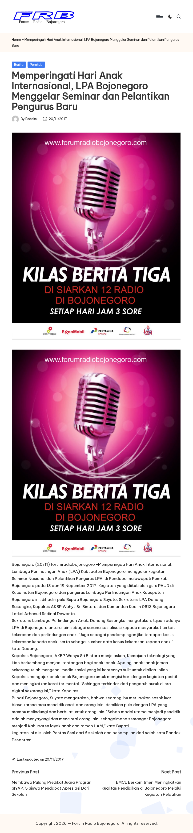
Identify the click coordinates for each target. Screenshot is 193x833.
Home (16, 39)
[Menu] (159, 16)
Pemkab (36, 64)
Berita (19, 64)
